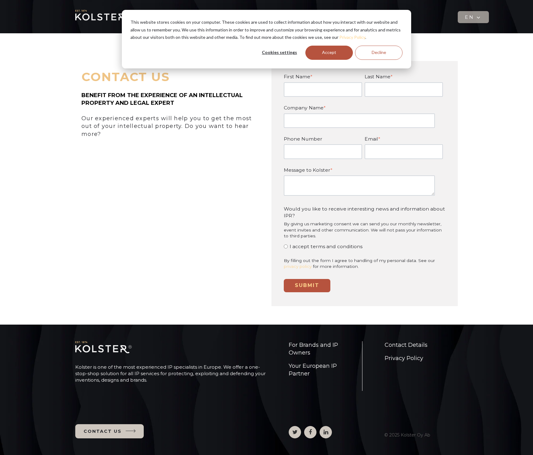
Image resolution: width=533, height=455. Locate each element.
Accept (329, 52)
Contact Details (406, 345)
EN (470, 17)
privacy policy (298, 266)
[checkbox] (363, 246)
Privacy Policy (352, 37)
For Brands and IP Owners (313, 349)
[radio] (363, 246)
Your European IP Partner (313, 370)
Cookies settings (279, 52)
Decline (379, 52)
